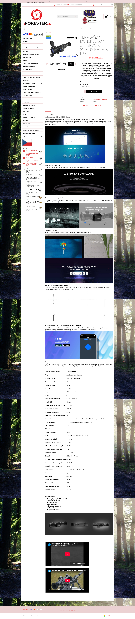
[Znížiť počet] (85, 92)
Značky (25, 136)
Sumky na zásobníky (29, 117)
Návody (82, 29)
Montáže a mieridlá (29, 95)
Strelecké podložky (29, 66)
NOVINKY (25, 41)
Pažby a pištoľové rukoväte (31, 77)
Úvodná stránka (24, 29)
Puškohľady (26, 45)
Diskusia (63, 109)
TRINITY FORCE (27, 124)
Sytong (95, 98)
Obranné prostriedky (29, 133)
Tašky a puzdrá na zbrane (30, 63)
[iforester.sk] (37, 17)
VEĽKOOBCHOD (72, 29)
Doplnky (25, 120)
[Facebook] (23, 5)
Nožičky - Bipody (28, 99)
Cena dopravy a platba (59, 29)
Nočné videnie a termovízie (31, 48)
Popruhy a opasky (28, 108)
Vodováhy (26, 102)
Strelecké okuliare (29, 86)
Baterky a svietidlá (29, 83)
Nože (24, 114)
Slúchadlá (26, 80)
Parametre (55, 109)
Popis (48, 109)
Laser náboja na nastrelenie (32, 92)
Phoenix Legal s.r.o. (70, 610)
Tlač (86, 105)
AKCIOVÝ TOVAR (27, 38)
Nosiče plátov (27, 69)
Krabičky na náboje (29, 105)
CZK (110, 4)
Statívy (25, 60)
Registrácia (105, 4)
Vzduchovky (26, 111)
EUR (112, 4)
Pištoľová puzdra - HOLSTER (28, 73)
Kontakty (46, 29)
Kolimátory (26, 51)
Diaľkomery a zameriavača (31, 54)
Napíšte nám (91, 29)
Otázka (99, 105)
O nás (100, 29)
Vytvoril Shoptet (109, 615)
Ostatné (25, 127)
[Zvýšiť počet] (85, 91)
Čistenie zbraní (27, 89)
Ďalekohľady (27, 57)
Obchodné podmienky (34, 29)
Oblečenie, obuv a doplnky (31, 130)
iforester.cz (62, 610)
